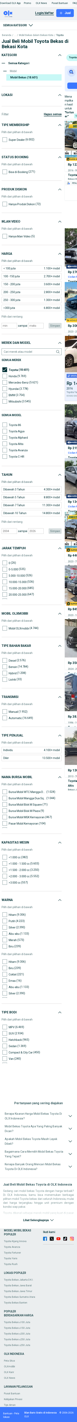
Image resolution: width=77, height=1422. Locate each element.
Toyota (60, 35)
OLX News (9, 1378)
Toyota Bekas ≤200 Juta (17, 1333)
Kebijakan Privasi (13, 1399)
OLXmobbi (9, 1366)
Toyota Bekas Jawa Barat (18, 1285)
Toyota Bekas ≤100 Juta (17, 1322)
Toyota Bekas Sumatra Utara (19, 1297)
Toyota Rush (11, 1264)
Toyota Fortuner (12, 1252)
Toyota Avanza (12, 1247)
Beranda (6, 35)
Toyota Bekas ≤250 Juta (17, 1339)
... (15, 35)
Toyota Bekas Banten (15, 1302)
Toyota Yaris (10, 1258)
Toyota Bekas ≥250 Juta (17, 1345)
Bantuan (7, 1413)
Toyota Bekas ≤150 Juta (17, 1328)
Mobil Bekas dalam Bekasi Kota (36, 35)
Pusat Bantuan (12, 1393)
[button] (10, 3)
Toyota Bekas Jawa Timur (18, 1291)
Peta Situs (9, 1360)
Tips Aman (10, 1405)
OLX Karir (9, 1372)
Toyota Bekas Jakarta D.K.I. (18, 1279)
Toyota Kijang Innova (15, 1241)
